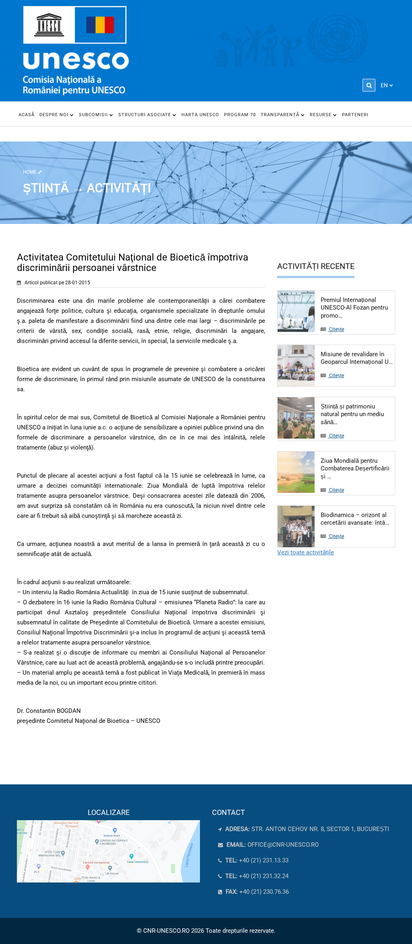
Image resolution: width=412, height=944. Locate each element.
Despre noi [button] (54, 114)
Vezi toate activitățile (305, 552)
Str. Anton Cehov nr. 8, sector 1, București (306, 829)
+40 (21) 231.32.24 (256, 876)
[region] (108, 845)
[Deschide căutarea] (369, 85)
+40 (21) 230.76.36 (256, 891)
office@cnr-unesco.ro (283, 844)
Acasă (27, 114)
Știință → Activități (87, 188)
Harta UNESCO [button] (200, 114)
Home (30, 172)
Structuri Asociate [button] (145, 114)
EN (384, 85)
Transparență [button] (281, 114)
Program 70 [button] (240, 114)
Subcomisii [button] (94, 114)
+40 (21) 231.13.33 (256, 860)
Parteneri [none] (355, 114)
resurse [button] (321, 114)
